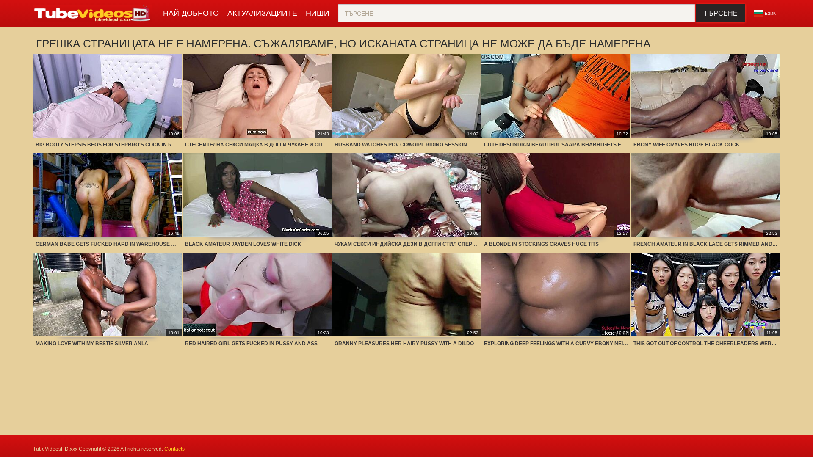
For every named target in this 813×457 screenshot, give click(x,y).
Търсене (721, 13)
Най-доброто (191, 13)
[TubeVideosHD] (94, 13)
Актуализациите (262, 13)
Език (770, 13)
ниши (317, 13)
